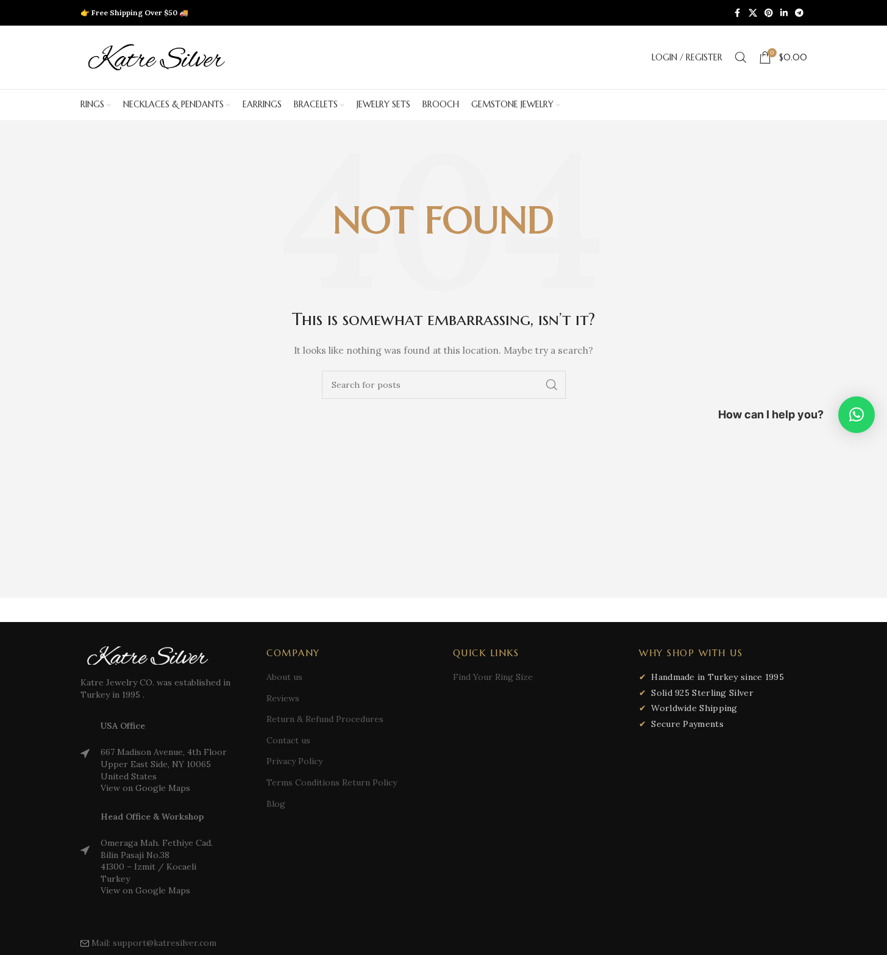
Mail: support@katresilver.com (153, 942)
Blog (275, 803)
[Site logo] (156, 56)
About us (284, 676)
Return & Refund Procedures (324, 719)
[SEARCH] (552, 385)
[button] (856, 414)
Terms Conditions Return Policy (331, 782)
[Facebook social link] (737, 13)
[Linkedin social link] (784, 13)
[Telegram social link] (799, 13)
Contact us (288, 740)
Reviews (282, 698)
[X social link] (753, 13)
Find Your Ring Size (493, 676)
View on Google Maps (145, 787)
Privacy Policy (294, 761)
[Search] (740, 57)
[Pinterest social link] (769, 13)
